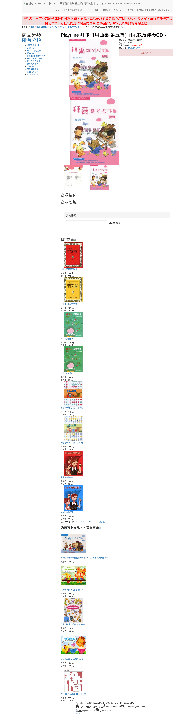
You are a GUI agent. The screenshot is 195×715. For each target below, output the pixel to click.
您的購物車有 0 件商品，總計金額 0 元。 (154, 10)
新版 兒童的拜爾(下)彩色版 (72, 442)
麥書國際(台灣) (134, 48)
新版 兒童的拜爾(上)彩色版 (72, 408)
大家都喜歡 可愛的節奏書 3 (72, 659)
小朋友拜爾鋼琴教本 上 (70, 269)
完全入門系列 (32, 71)
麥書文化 (53, 26)
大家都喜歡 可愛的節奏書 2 (72, 589)
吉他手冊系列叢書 (34, 58)
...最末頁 (101, 521)
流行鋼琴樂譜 (32, 66)
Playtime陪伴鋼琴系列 (69, 26)
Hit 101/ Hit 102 (33, 74)
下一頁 (94, 521)
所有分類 (31, 40)
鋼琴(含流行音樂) (34, 50)
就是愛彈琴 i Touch (35, 45)
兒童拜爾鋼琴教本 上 (69, 477)
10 (90, 521)
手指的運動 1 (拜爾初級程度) (73, 624)
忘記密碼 (106, 10)
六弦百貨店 (31, 47)
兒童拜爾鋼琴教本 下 (69, 512)
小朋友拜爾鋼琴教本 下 (70, 303)
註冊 (97, 10)
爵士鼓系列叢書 (33, 61)
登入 (89, 10)
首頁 (32, 26)
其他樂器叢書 (32, 69)
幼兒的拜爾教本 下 (68, 373)
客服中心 (118, 10)
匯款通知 (129, 10)
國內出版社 (42, 26)
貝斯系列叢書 (32, 63)
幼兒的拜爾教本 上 (68, 338)
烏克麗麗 (31, 53)
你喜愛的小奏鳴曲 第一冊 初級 (73, 693)
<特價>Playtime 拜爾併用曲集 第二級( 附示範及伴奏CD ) (84, 557)
